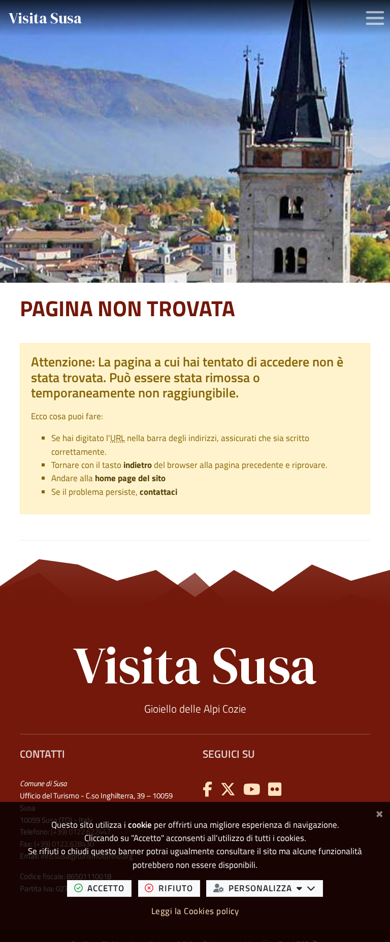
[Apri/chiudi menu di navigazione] (375, 18)
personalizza (276, 888)
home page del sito (130, 478)
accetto (109, 888)
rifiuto (179, 888)
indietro (137, 465)
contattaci (158, 491)
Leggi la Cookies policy (195, 911)
